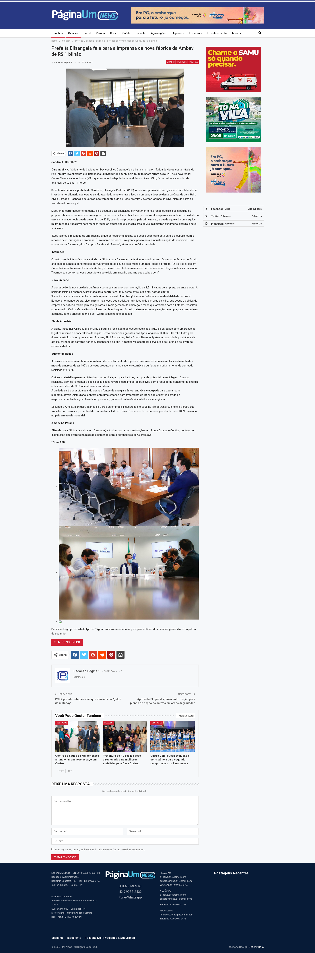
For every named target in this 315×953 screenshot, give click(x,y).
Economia (195, 33)
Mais (235, 33)
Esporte (141, 33)
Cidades (73, 33)
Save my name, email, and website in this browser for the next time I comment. (100, 849)
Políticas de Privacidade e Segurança (110, 938)
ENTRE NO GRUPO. (68, 642)
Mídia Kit (57, 938)
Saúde (126, 33)
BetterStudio (256, 947)
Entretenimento (217, 33)
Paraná (100, 33)
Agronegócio (159, 33)
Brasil (113, 33)
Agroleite (178, 33)
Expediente (74, 938)
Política (58, 33)
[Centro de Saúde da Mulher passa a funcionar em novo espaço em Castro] (77, 736)
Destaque (181, 62)
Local (87, 33)
